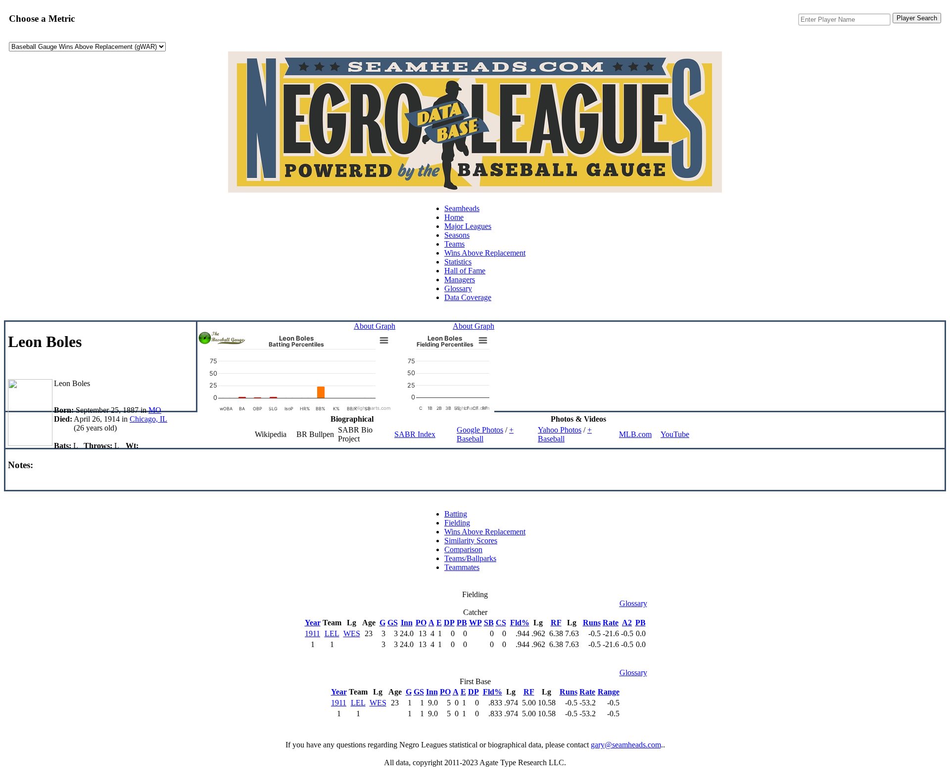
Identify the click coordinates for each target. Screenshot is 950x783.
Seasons (457, 235)
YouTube (675, 434)
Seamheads (461, 208)
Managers (459, 279)
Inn (407, 622)
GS (392, 622)
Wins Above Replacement (484, 253)
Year (313, 622)
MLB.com (635, 434)
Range (608, 692)
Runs (592, 622)
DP (449, 622)
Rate (610, 622)
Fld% (519, 622)
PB (462, 622)
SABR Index (414, 434)
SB (489, 622)
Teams (454, 244)
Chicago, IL (148, 419)
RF (556, 622)
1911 (312, 633)
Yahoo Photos (559, 430)
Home (454, 217)
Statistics (458, 262)
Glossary (458, 288)
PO (421, 622)
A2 (627, 622)
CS (501, 622)
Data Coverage (467, 297)
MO (154, 410)
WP (475, 622)
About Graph (374, 326)
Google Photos (480, 430)
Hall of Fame (464, 270)
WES (351, 633)
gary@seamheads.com (626, 744)
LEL (332, 633)
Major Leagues (467, 226)
